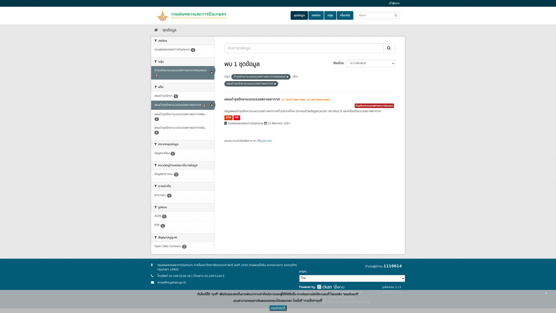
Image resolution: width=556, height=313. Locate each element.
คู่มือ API (266, 141)
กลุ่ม (330, 15)
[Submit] (389, 48)
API (254, 141)
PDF (237, 117)
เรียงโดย (338, 63)
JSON (228, 117)
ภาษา (302, 272)
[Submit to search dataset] (396, 15)
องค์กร (316, 15)
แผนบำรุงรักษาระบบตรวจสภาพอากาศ (252, 99)
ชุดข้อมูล (299, 15)
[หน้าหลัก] (156, 30)
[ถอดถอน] (287, 77)
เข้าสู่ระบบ (394, 3)
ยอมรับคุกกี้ (278, 308)
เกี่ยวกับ (345, 15)
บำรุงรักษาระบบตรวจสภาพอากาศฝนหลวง (374, 105)
